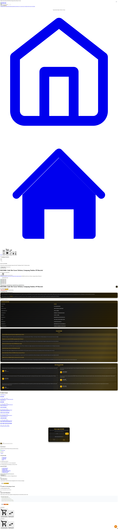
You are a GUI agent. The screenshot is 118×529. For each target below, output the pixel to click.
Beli (5, 299)
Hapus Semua (3, 267)
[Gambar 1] (3, 285)
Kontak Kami (4, 458)
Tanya (3, 275)
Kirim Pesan (3, 450)
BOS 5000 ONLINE (18, 276)
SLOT (5, 6)
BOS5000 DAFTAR (4, 1)
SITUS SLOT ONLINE (31, 6)
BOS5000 (2, 6)
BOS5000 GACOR (6, 276)
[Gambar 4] (21, 285)
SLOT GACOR (20, 6)
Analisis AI (8, 267)
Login (5, 504)
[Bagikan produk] (1, 275)
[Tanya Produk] (6, 299)
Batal (2, 483)
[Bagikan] (1, 443)
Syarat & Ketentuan (5, 468)
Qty (0, 298)
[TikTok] (2, 453)
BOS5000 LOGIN (11, 1)
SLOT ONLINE (25, 6)
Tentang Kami (4, 457)
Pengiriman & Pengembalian (6, 470)
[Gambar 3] (15, 285)
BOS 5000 (16, 6)
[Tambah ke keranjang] (3, 443)
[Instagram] (1, 453)
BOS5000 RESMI (8, 6)
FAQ (3, 459)
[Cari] (1, 4)
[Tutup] (1, 259)
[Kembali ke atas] (1, 444)
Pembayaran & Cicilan (5, 471)
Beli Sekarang (10, 275)
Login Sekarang (6, 483)
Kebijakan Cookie (5, 469)
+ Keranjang (6, 275)
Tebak (67, 433)
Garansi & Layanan (5, 472)
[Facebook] (0, 453)
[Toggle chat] (115, 526)
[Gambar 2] (9, 285)
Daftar (7, 504)
